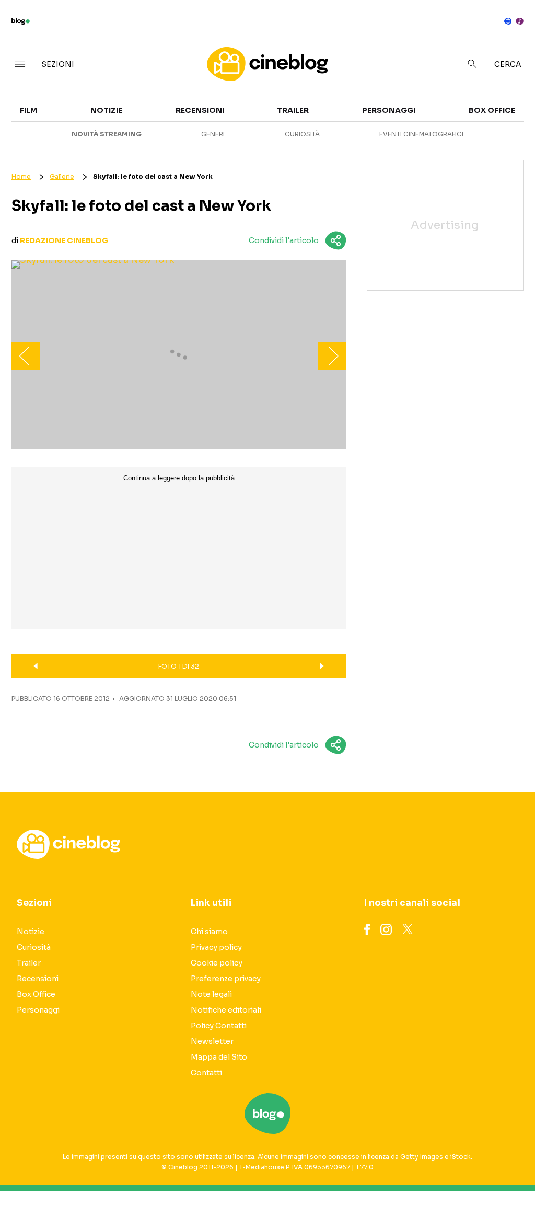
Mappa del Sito (219, 1057)
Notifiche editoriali (226, 1010)
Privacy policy (216, 947)
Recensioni (200, 110)
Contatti (206, 1072)
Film (28, 110)
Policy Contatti (219, 1025)
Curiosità (302, 134)
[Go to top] (455, 1194)
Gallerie (62, 176)
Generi (213, 134)
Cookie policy (216, 963)
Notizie (106, 110)
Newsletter (212, 1041)
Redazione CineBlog (64, 240)
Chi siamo (209, 931)
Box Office (492, 110)
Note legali (211, 994)
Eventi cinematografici (421, 134)
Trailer (293, 110)
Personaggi (388, 110)
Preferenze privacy (226, 978)
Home (21, 176)
